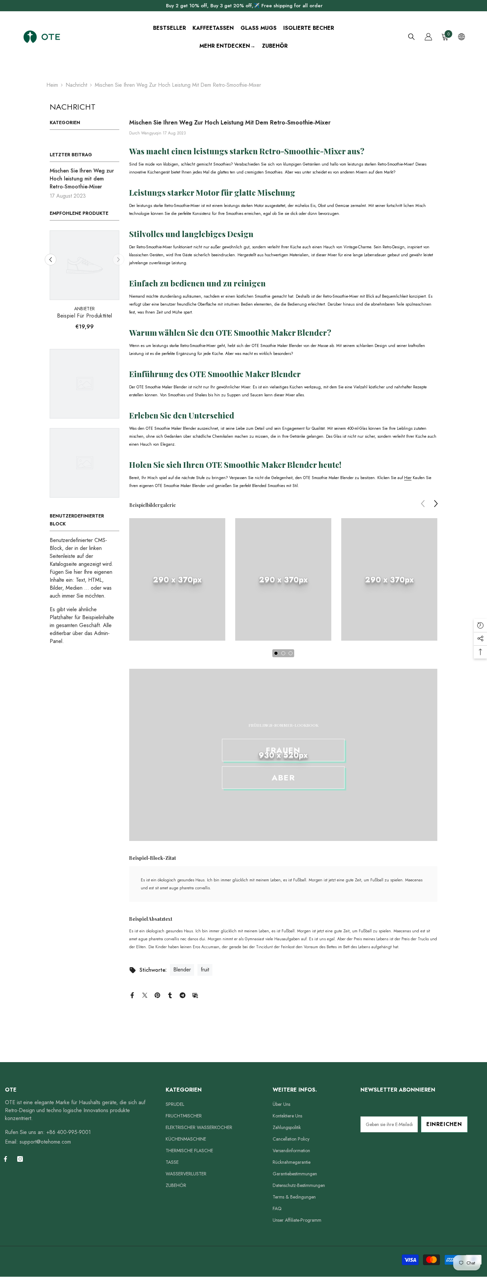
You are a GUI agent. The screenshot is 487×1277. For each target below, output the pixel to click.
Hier (407, 478)
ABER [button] (283, 777)
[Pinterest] (157, 995)
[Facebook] (132, 995)
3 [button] (291, 653)
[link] (177, 579)
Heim (52, 85)
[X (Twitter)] (145, 995)
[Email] (195, 995)
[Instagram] (20, 1159)
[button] (50, 260)
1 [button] (276, 653)
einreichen (444, 1124)
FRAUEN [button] (283, 750)
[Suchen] (411, 36)
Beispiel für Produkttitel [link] (84, 315)
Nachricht (76, 85)
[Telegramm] (183, 995)
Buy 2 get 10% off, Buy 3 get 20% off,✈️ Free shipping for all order (244, 5)
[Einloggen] (428, 36)
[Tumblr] (170, 995)
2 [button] (283, 653)
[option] (84, 282)
